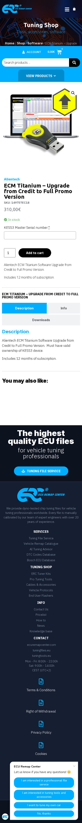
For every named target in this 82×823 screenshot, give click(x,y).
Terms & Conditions (41, 690)
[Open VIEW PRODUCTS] (54, 75)
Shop (21, 43)
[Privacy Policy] (41, 724)
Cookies (41, 754)
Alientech (12, 179)
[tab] (24, 308)
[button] (73, 93)
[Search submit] (74, 62)
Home (9, 43)
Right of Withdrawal (41, 711)
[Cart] (76, 9)
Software (35, 43)
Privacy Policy (41, 732)
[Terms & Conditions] (41, 681)
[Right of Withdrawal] (41, 703)
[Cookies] (41, 745)
